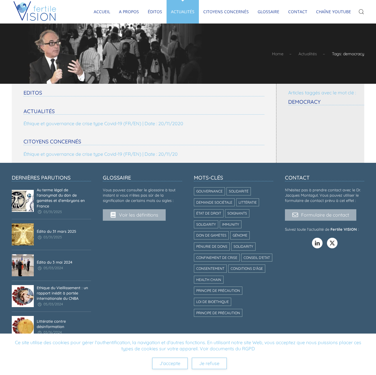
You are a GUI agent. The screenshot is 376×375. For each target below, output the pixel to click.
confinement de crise (216, 257)
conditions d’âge (247, 268)
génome (240, 235)
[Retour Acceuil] (35, 12)
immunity (230, 224)
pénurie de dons (211, 246)
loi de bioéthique (212, 301)
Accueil (102, 11)
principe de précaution (218, 290)
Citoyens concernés (226, 11)
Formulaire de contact (325, 215)
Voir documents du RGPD (227, 348)
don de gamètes (211, 235)
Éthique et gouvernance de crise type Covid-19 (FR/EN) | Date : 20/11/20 (101, 154)
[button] (361, 12)
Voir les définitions (138, 215)
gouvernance (209, 191)
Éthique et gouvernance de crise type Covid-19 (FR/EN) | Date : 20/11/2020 (103, 123)
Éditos (155, 11)
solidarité (239, 191)
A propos (129, 11)
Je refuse (209, 363)
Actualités (182, 11)
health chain (208, 279)
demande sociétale (214, 202)
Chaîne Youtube (333, 11)
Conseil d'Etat (257, 257)
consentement (210, 268)
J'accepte (170, 363)
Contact (297, 11)
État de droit (208, 213)
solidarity (206, 224)
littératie (248, 202)
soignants (237, 213)
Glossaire (268, 11)
